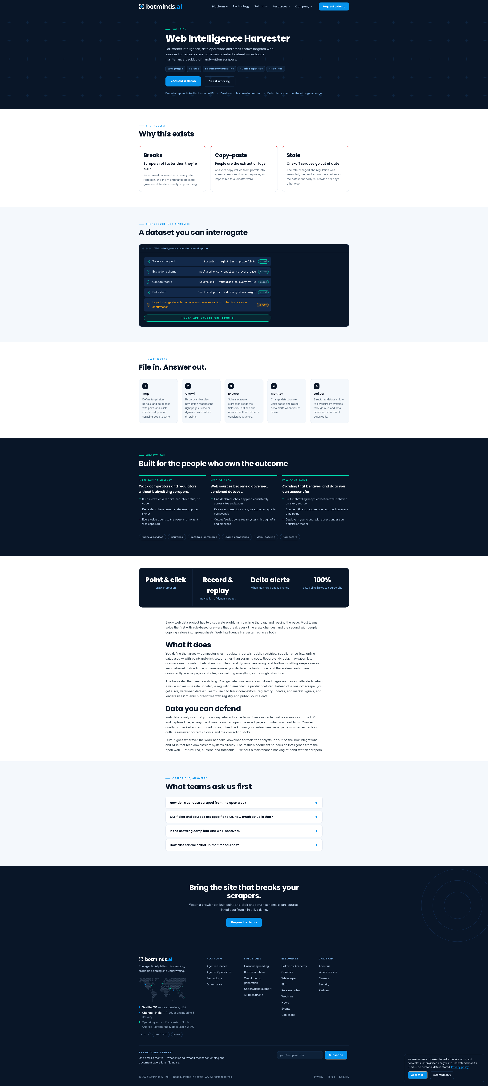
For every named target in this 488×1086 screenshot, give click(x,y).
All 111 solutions (253, 995)
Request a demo (334, 6)
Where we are (328, 972)
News (285, 1002)
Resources (280, 6)
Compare (287, 972)
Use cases (288, 1015)
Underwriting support (257, 989)
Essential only (442, 1075)
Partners (324, 990)
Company (302, 6)
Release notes (290, 990)
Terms (331, 1076)
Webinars (287, 996)
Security (324, 984)
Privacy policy (460, 1067)
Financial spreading (256, 966)
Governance (214, 984)
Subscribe (336, 1055)
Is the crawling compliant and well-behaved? (205, 831)
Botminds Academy (294, 966)
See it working (219, 81)
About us (324, 966)
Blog (284, 984)
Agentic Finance (217, 966)
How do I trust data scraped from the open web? (208, 802)
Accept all (417, 1075)
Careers (324, 978)
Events (285, 1008)
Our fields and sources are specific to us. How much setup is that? (221, 817)
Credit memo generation (252, 981)
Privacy (318, 1076)
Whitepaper (289, 978)
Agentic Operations (219, 972)
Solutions (261, 6)
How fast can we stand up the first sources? (204, 845)
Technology (241, 6)
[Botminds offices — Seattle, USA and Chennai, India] (162, 990)
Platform (218, 6)
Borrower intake (254, 972)
